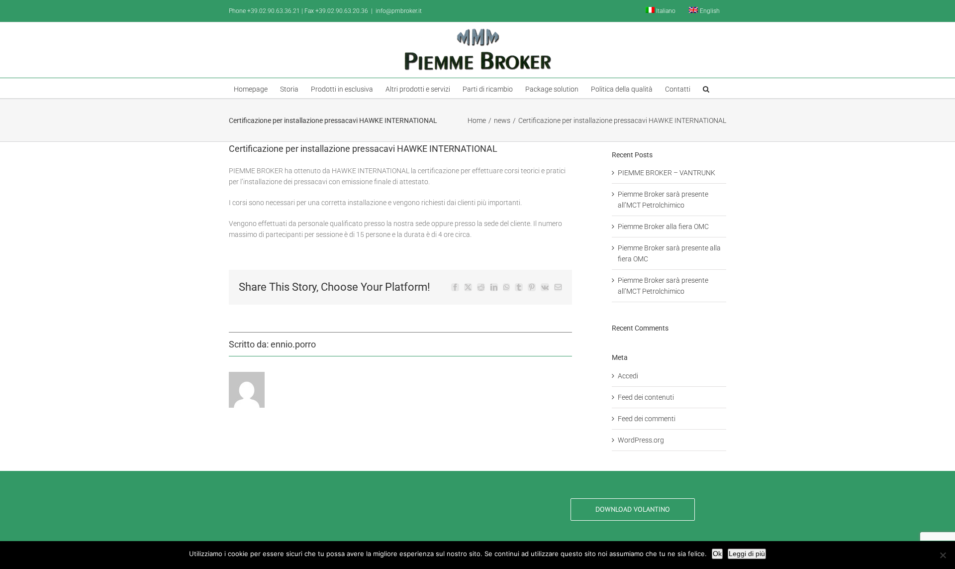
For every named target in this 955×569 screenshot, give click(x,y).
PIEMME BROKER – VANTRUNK (666, 173)
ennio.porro (293, 344)
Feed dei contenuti (646, 397)
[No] (943, 555)
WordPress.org (641, 440)
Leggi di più (747, 554)
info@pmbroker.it (399, 10)
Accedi (628, 376)
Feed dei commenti (646, 419)
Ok (717, 554)
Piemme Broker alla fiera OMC (663, 226)
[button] (706, 88)
